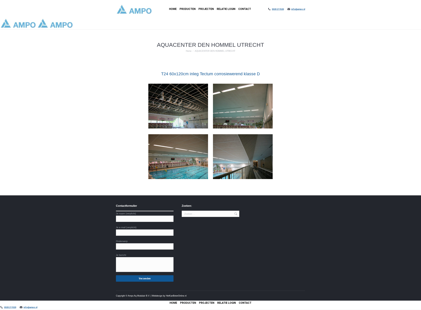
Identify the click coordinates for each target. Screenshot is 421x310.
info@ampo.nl (298, 9)
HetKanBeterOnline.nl (176, 296)
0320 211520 (278, 9)
